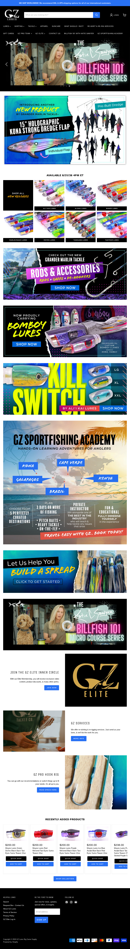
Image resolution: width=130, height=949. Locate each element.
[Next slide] (123, 64)
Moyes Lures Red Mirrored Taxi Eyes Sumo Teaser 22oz (43, 850)
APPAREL (44, 26)
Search (6, 902)
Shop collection (65, 879)
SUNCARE (56, 26)
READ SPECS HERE (48, 790)
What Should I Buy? (74, 26)
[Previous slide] (7, 64)
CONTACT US (54, 33)
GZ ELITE (39, 33)
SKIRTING (18, 26)
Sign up (41, 920)
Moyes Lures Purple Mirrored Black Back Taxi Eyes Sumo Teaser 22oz (70, 850)
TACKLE (31, 26)
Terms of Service (10, 912)
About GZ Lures (9, 909)
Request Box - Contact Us (13, 905)
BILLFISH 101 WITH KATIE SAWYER (79, 33)
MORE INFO (78, 738)
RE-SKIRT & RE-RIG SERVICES (100, 26)
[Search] (96, 15)
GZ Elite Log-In (9, 919)
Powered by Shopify (10, 942)
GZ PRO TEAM (24, 33)
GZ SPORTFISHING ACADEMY (110, 33)
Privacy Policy (8, 916)
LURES (6, 26)
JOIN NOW (52, 688)
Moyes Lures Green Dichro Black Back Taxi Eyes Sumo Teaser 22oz (15, 850)
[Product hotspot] (100, 129)
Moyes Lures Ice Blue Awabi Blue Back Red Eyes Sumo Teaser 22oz (97, 850)
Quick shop (16, 858)
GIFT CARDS (8, 33)
